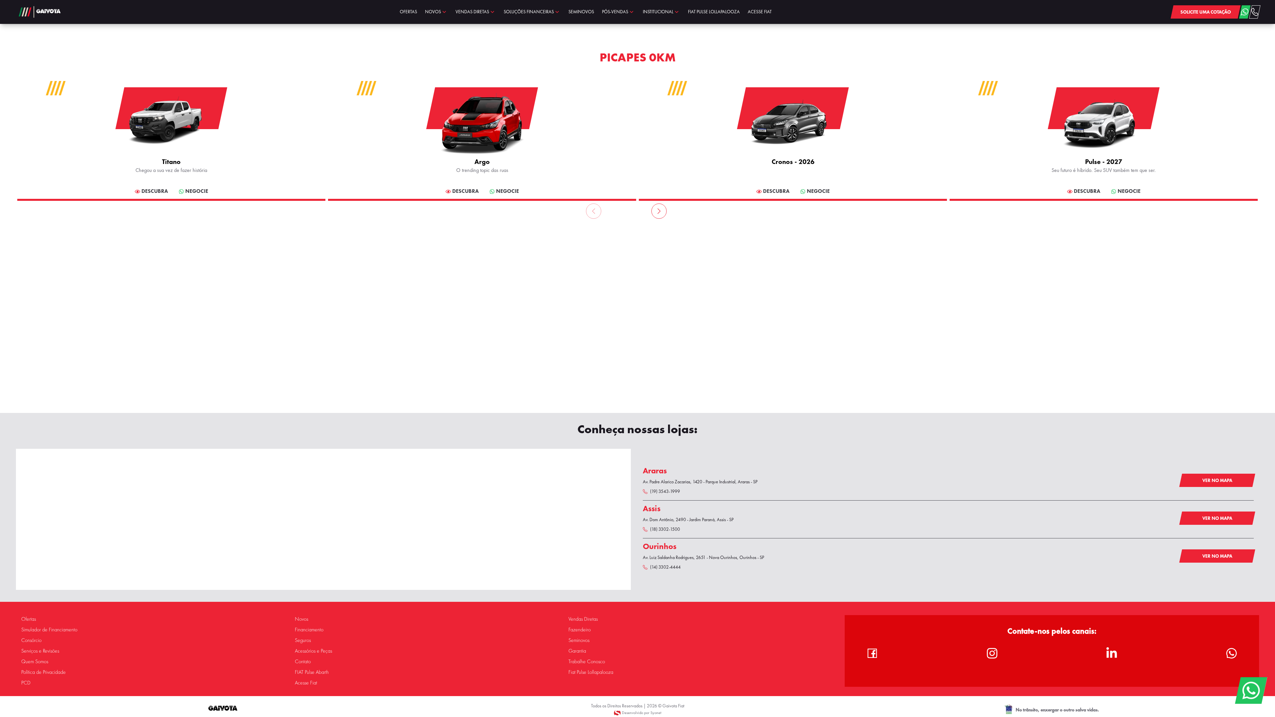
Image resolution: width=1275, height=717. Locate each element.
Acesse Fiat (306, 683)
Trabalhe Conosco (586, 662)
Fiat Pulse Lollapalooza (590, 672)
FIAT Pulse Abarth (312, 672)
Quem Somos (34, 662)
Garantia (577, 651)
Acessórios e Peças (313, 651)
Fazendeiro (579, 630)
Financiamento (309, 630)
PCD (26, 683)
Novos (301, 619)
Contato (303, 662)
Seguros (303, 640)
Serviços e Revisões (40, 651)
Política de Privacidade (43, 672)
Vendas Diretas (583, 619)
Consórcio (31, 640)
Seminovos (578, 640)
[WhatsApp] (1251, 690)
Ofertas (28, 619)
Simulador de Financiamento (49, 630)
